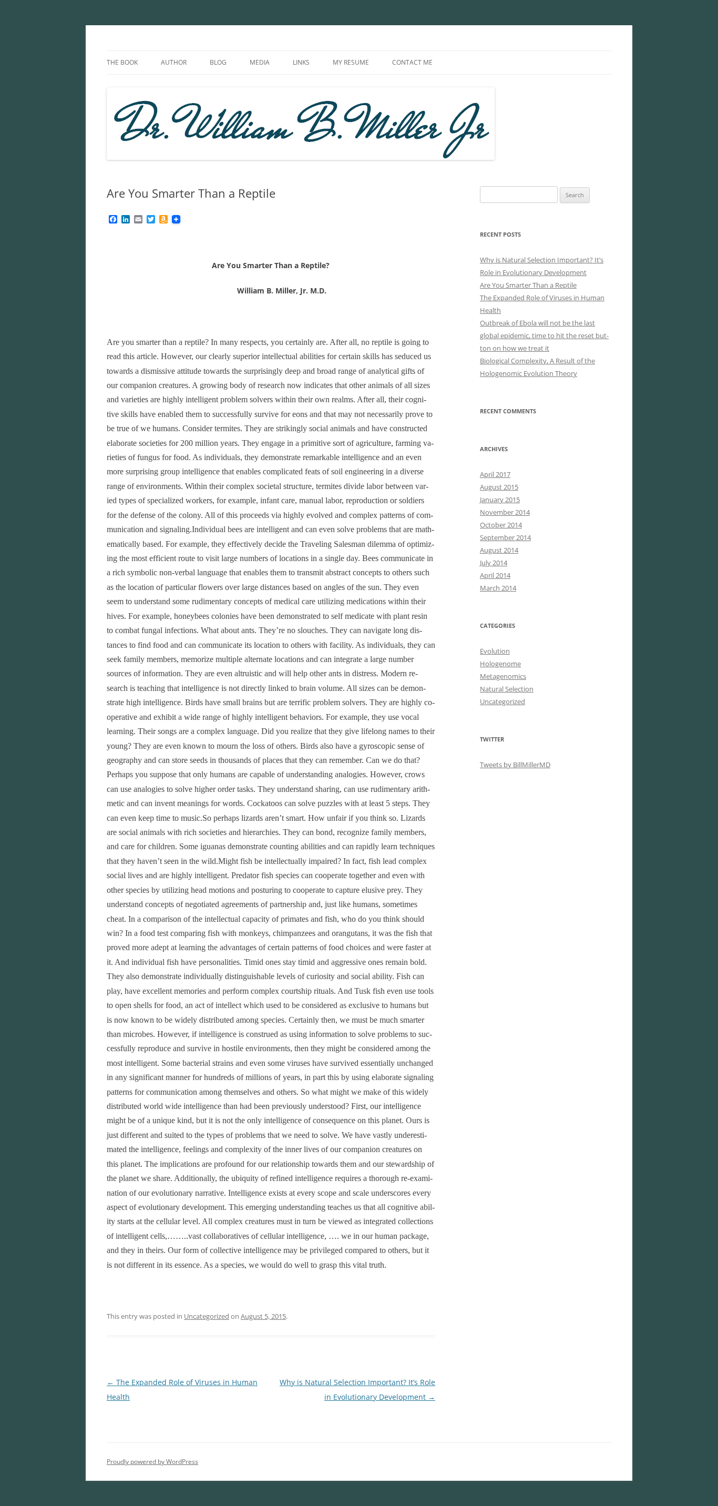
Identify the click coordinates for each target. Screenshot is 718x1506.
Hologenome (500, 663)
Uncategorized (206, 1316)
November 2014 (505, 512)
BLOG (218, 62)
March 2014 (498, 588)
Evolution (495, 651)
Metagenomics (503, 676)
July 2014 (493, 562)
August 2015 (499, 487)
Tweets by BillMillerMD (515, 764)
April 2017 (495, 474)
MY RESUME (351, 62)
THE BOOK (122, 62)
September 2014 (505, 537)
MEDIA (260, 62)
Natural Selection (507, 689)
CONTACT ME (412, 62)
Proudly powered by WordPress (152, 1461)
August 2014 (499, 550)
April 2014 (495, 575)
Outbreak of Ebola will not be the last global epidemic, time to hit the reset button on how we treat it (544, 335)
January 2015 (500, 499)
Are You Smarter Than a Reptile (528, 285)
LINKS (301, 62)
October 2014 (501, 525)
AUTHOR (174, 62)
